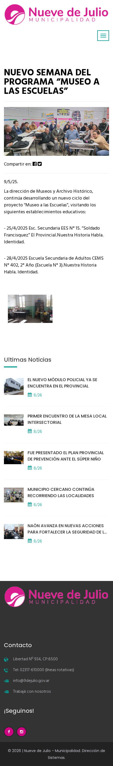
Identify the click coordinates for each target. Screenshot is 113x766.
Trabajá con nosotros (32, 691)
